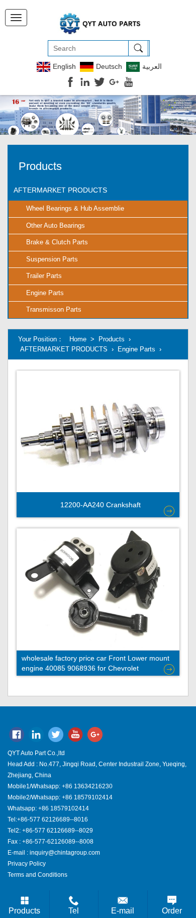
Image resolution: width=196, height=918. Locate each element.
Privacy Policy (27, 863)
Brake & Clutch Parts (57, 242)
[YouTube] (75, 736)
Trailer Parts (44, 276)
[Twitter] (56, 736)
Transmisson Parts (53, 309)
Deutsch (109, 66)
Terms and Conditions (37, 874)
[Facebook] (17, 736)
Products (112, 339)
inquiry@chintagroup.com (65, 852)
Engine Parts (45, 293)
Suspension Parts (52, 259)
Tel (73, 910)
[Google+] (95, 736)
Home (77, 339)
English (64, 66)
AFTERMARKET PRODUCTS (60, 190)
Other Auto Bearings (55, 225)
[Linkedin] (36, 736)
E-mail (122, 910)
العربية (152, 66)
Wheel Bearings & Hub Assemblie (75, 208)
